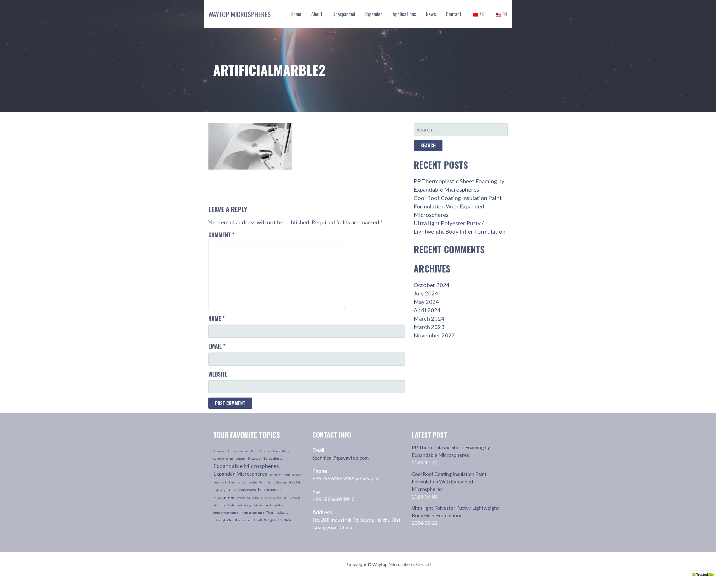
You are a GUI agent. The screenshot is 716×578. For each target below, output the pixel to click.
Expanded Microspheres (240, 474)
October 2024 (432, 284)
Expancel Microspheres (265, 458)
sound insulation (274, 505)
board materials (261, 451)
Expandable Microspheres (246, 465)
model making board (249, 497)
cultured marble (223, 458)
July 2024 (426, 293)
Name (216, 318)
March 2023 (429, 326)
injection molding (224, 482)
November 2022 (434, 335)
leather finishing (260, 482)
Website (217, 374)
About (316, 14)
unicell (257, 520)
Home (296, 14)
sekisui (257, 505)
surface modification (225, 512)
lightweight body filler (288, 482)
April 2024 (427, 310)
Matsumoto (247, 490)
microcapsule (269, 489)
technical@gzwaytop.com (340, 458)
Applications (404, 14)
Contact (453, 14)
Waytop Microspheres (239, 14)
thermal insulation (252, 512)
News (431, 14)
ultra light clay (223, 520)
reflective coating (239, 505)
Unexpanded (344, 14)
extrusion (275, 474)
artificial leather (238, 451)
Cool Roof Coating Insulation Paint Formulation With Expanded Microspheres (458, 206)
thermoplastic (277, 512)
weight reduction (277, 520)
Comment (221, 235)
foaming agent (293, 474)
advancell (219, 451)
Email (216, 346)
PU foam (294, 497)
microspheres (224, 497)
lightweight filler (224, 490)
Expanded (374, 14)
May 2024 (426, 301)
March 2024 (429, 318)
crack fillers (281, 451)
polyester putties (275, 497)
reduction (219, 505)
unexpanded (243, 520)
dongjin (241, 458)
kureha (241, 482)
